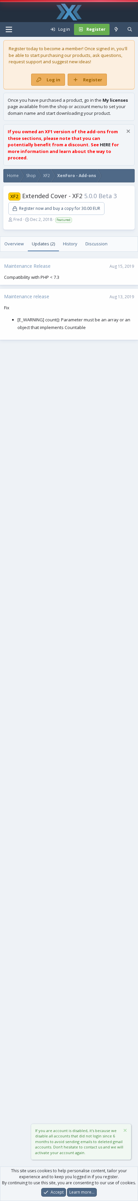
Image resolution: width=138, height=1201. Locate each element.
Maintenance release (26, 296)
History (70, 244)
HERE (105, 145)
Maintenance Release (27, 266)
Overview (14, 244)
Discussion (96, 244)
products (81, 55)
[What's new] (116, 29)
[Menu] (8, 29)
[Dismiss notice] (127, 132)
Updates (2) (43, 244)
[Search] (130, 29)
